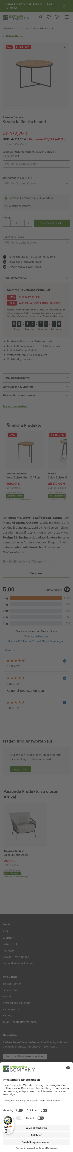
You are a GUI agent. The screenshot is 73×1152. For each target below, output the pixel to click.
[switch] (8, 1131)
